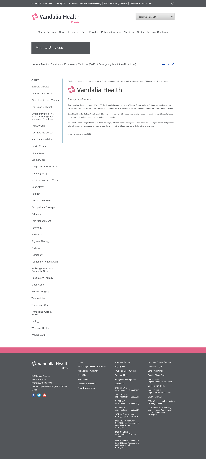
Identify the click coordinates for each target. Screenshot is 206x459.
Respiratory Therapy (42, 278)
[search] (172, 3)
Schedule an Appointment (141, 3)
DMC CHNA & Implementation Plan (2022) (127, 389)
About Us (129, 32)
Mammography (39, 173)
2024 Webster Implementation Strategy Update (161, 402)
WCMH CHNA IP (155, 397)
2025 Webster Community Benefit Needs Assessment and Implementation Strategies (160, 411)
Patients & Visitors (111, 32)
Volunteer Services (123, 362)
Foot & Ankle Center (42, 132)
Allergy (35, 80)
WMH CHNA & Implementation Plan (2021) (160, 391)
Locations (73, 32)
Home (34, 3)
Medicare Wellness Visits (44, 180)
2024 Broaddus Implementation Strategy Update (125, 434)
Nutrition (35, 193)
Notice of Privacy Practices (160, 362)
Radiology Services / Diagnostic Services (42, 269)
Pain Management (41, 221)
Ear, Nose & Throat (41, 107)
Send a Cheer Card (156, 375)
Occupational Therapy (43, 207)
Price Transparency (86, 388)
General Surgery (40, 291)
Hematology (37, 153)
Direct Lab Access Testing (45, 100)
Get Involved (83, 379)
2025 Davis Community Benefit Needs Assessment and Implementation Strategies (127, 424)
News (62, 32)
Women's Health (40, 328)
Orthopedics (37, 214)
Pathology (36, 227)
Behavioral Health (40, 86)
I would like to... (147, 16)
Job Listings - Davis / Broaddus (92, 366)
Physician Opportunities (125, 371)
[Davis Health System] (60, 18)
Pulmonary (37, 255)
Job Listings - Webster (88, 371)
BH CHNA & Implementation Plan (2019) (127, 409)
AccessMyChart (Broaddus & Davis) (85, 3)
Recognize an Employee (125, 379)
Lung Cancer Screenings (44, 166)
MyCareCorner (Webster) (115, 3)
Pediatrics (36, 234)
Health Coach (38, 146)
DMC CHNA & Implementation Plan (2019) (127, 395)
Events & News (121, 375)
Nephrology (37, 187)
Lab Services (38, 159)
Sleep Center (38, 284)
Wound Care (38, 335)
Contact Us (143, 32)
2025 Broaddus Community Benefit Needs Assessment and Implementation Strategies (127, 444)
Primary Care (38, 126)
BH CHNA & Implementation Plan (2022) (127, 402)
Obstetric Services (41, 200)
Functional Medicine (41, 139)
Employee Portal (155, 371)
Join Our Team (160, 32)
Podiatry (35, 248)
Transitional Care (40, 305)
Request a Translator (87, 384)
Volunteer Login (155, 366)
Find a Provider (90, 32)
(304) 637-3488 (60, 386)
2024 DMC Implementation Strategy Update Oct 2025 (126, 415)
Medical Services (47, 32)
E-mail (34, 390)
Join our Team (46, 3)
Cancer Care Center (42, 93)
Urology (35, 321)
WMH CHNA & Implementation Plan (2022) (160, 380)
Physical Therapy (40, 241)
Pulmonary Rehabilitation (44, 261)
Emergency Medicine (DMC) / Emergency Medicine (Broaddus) (100, 64)
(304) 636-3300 (45, 383)
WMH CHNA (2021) (156, 386)
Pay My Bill (60, 3)
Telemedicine (38, 298)
